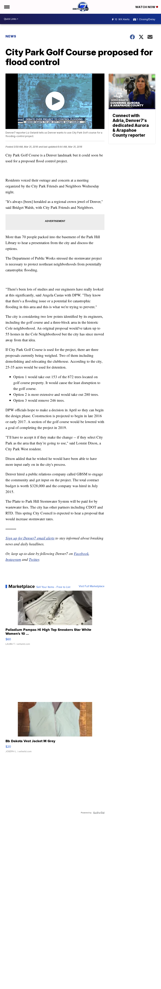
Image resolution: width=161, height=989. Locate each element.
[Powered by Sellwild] (98, 812)
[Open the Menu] (6, 7)
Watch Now (145, 7)
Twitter (34, 559)
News (10, 36)
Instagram (13, 559)
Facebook (81, 553)
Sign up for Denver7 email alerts (29, 538)
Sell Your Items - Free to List (53, 587)
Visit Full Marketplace (91, 586)
